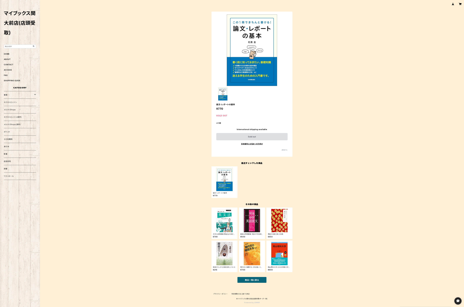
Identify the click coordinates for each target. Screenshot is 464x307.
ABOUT (7, 59)
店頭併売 (7, 161)
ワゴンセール (9, 176)
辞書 (5, 169)
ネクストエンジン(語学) (13, 117)
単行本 (6, 147)
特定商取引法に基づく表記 (241, 294)
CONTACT (8, 65)
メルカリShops (10, 110)
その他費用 (8, 139)
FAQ (5, 75)
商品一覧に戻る (252, 280)
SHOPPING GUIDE (12, 81)
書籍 (5, 95)
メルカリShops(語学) (12, 124)
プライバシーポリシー (220, 294)
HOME (7, 54)
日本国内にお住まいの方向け (252, 144)
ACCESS (8, 70)
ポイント (7, 132)
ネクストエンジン (10, 102)
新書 (5, 154)
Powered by (249, 302)
